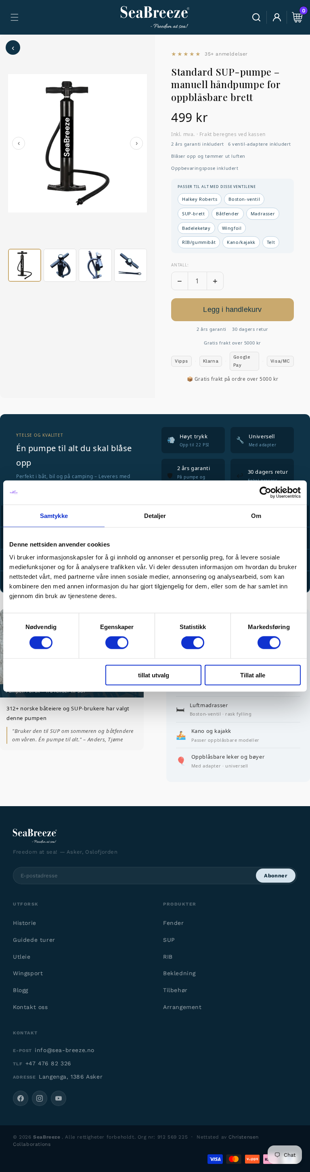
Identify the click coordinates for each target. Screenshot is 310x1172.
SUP (169, 940)
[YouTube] (58, 1098)
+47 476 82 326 (48, 1063)
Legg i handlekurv (232, 309)
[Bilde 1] (24, 265)
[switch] (116, 642)
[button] (14, 17)
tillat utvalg (153, 674)
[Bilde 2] (60, 265)
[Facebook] (20, 1098)
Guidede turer (34, 940)
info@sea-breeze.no (64, 1050)
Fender (173, 923)
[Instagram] (39, 1098)
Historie (24, 923)
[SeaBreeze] (155, 836)
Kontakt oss (30, 1007)
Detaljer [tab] (155, 515)
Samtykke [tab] (54, 515)
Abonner (275, 876)
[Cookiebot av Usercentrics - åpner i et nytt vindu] (265, 493)
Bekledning (179, 973)
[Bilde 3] (95, 265)
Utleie (22, 956)
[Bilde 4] (130, 265)
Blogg (20, 990)
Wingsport (28, 973)
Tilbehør (175, 990)
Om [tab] (256, 515)
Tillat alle (252, 674)
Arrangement (182, 1007)
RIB (168, 956)
